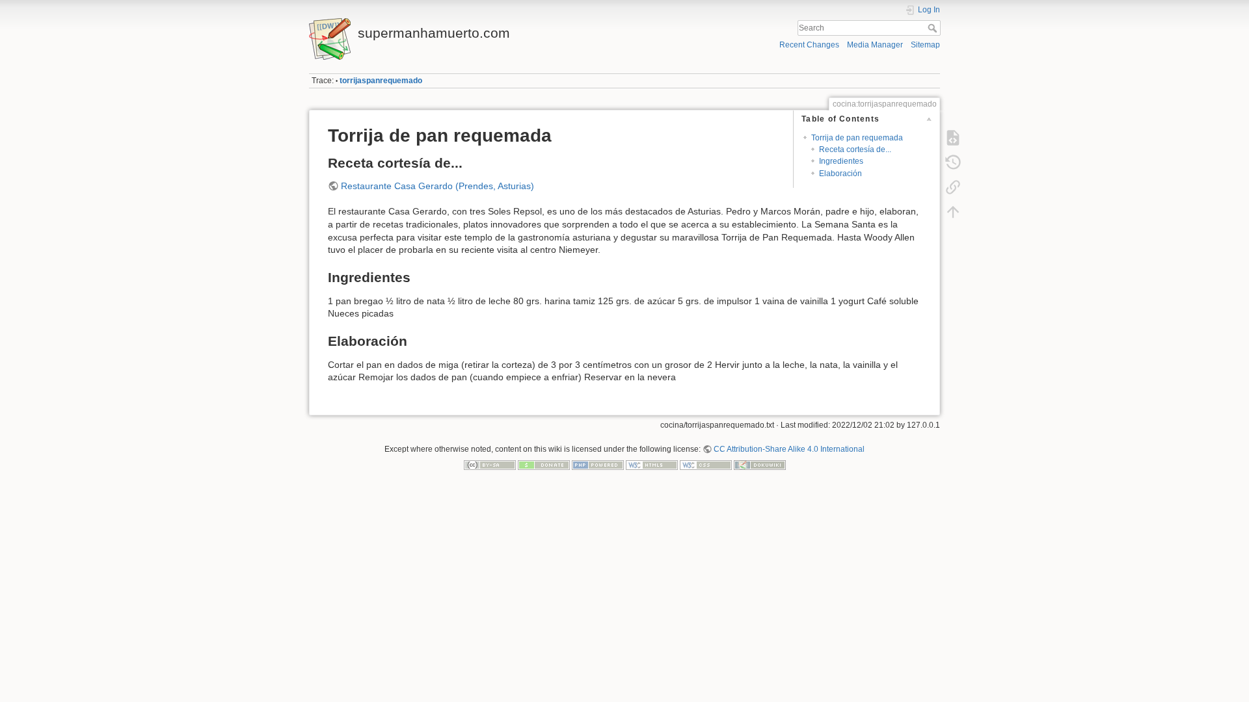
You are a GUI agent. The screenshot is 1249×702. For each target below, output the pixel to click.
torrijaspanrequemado (381, 80)
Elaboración (840, 173)
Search (934, 27)
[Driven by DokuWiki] (760, 464)
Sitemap (925, 44)
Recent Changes (809, 44)
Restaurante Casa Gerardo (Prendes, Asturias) (437, 186)
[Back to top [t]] (953, 212)
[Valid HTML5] (652, 464)
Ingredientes (841, 161)
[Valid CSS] (706, 464)
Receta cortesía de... (855, 149)
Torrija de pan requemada (857, 137)
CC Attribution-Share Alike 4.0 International (789, 449)
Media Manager (875, 44)
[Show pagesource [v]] (953, 137)
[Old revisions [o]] (953, 162)
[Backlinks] (953, 187)
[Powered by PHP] (598, 464)
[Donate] (544, 464)
